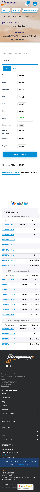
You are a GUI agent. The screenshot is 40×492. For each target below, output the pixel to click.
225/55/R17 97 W (8, 235)
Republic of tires (20, 358)
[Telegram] (27, 204)
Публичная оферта (6, 384)
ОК (27, 464)
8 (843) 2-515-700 (12, 16)
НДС (2, 418)
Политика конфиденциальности (9, 381)
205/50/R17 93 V (8, 245)
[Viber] (20, 204)
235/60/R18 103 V (8, 294)
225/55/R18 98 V (8, 299)
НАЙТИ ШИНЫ (20, 154)
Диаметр (5, 89)
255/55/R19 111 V (8, 344)
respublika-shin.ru (7, 455)
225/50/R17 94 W (8, 230)
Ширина (5, 75)
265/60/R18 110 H (8, 289)
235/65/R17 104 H (8, 265)
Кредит (3, 402)
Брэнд (4, 111)
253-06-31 (10, 35)
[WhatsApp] (22, 204)
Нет (21, 125)
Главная (4, 394)
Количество (6, 125)
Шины (6, 10)
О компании (5, 398)
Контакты (4, 410)
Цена (4, 118)
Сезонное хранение (8, 422)
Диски (16, 10)
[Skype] (25, 204)
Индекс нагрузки (5, 131)
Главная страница (7, 46)
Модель (5, 146)
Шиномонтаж (30, 10)
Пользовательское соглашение (9, 382)
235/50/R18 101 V (8, 310)
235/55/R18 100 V (8, 305)
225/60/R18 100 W (8, 284)
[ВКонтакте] (13, 204)
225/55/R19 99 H (8, 329)
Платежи (4, 406)
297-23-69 (17, 39)
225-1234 (20, 25)
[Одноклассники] (15, 204)
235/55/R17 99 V (8, 255)
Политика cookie (5, 385)
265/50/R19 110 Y (8, 334)
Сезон (4, 96)
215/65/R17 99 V (8, 250)
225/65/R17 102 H (8, 240)
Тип (3, 104)
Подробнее (20, 464)
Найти (6, 60)
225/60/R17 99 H (8, 225)
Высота (4, 82)
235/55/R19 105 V (8, 339)
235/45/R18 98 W (8, 315)
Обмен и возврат (7, 414)
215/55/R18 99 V (8, 279)
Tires (14, 46)
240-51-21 (29, 35)
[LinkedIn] (18, 204)
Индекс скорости (5, 139)
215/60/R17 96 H (8, 260)
